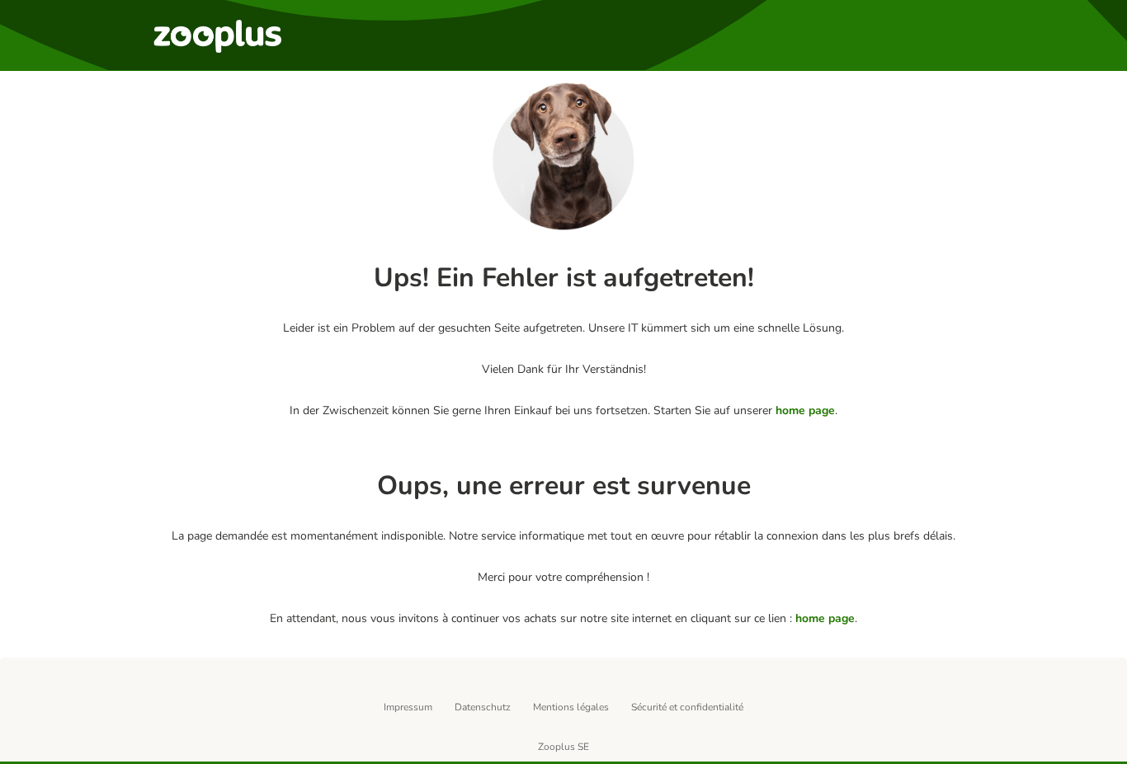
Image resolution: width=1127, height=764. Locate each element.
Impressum (408, 707)
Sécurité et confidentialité (687, 707)
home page (805, 410)
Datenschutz (483, 707)
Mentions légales (571, 707)
